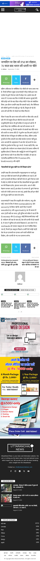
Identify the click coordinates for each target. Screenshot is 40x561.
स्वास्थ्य (21, 555)
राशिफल (27, 555)
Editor (5, 69)
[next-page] (21, 312)
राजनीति (16, 555)
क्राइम (34, 553)
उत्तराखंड (3, 301)
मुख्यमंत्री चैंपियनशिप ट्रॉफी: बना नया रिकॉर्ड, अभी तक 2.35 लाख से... (25, 507)
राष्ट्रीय (8, 58)
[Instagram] (16, 471)
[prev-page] (19, 312)
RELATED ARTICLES (11, 290)
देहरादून (3, 539)
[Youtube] (29, 471)
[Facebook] (11, 471)
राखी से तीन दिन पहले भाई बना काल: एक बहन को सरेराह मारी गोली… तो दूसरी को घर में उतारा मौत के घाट (33, 305)
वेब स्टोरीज (33, 555)
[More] (34, 80)
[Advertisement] (20, 33)
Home (2, 56)
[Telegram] (20, 471)
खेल (5, 555)
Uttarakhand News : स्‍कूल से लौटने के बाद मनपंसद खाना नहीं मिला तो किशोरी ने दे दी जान (30, 263)
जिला (2, 530)
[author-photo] (20, 277)
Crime (3, 536)
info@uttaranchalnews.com (23, 467)
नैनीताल (3, 533)
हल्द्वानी (2, 542)
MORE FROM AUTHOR (27, 290)
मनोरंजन (10, 555)
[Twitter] (24, 471)
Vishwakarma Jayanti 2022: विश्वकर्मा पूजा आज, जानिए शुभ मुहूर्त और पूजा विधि (9, 262)
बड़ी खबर (7, 56)
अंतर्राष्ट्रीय (18, 553)
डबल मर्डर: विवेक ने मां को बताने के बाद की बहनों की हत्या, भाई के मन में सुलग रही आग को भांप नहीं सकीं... (7, 305)
